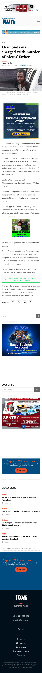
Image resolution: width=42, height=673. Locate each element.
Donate (20, 470)
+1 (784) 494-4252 (22, 616)
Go (37, 389)
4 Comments (7, 503)
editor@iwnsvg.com (22, 620)
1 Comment (7, 514)
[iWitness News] (21, 597)
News (4, 42)
